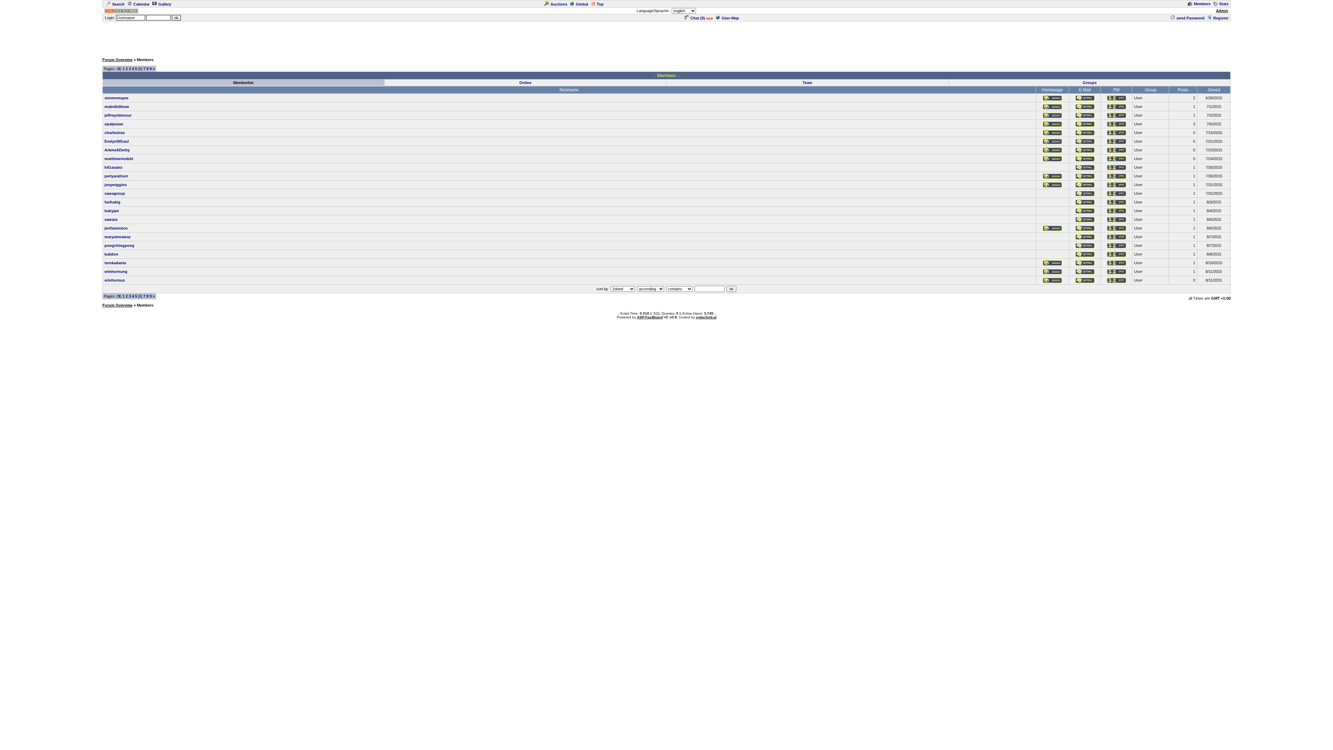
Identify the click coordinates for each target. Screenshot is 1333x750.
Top (600, 4)
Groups (1090, 83)
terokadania (115, 263)
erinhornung (115, 271)
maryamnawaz (117, 237)
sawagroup (114, 193)
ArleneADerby (117, 150)
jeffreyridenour (118, 115)
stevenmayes (116, 98)
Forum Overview (117, 60)
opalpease (113, 124)
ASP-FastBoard (650, 317)
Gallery (164, 4)
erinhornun (114, 280)
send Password (1190, 18)
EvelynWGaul (116, 141)
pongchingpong (119, 245)
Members (1202, 4)
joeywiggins (115, 185)
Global (582, 4)
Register (1221, 18)
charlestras (114, 133)
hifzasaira (113, 167)
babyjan (111, 211)
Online (525, 83)
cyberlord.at (706, 317)
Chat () (697, 18)
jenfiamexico (116, 228)
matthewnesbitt (118, 159)
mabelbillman (116, 107)
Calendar (141, 4)
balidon (111, 254)
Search (118, 4)
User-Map (730, 18)
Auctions (559, 4)
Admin (1222, 11)
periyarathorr (116, 176)
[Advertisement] (666, 37)
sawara (110, 219)
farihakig (112, 202)
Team (807, 83)
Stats (1224, 4)
